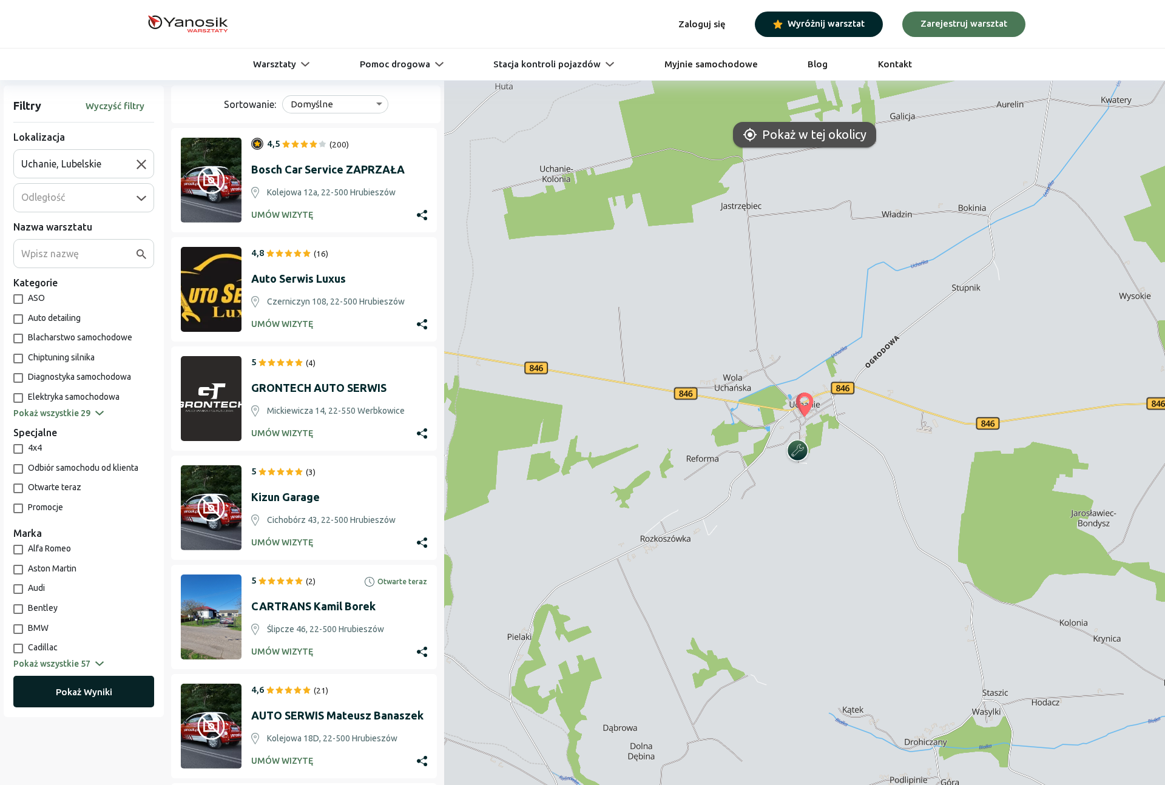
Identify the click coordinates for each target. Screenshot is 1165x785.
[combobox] (79, 163)
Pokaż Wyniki (84, 692)
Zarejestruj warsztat (963, 23)
